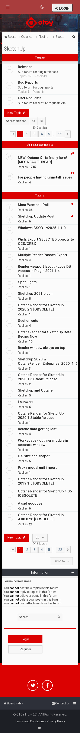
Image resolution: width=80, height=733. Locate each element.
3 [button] (34, 134)
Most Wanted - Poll (33, 205)
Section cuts (28, 320)
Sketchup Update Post (36, 216)
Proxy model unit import (37, 467)
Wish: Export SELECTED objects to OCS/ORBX (46, 241)
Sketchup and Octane (35, 390)
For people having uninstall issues (45, 177)
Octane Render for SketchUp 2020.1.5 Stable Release (41, 377)
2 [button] (27, 134)
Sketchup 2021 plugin (35, 293)
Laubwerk (25, 402)
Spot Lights (27, 282)
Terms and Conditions (29, 721)
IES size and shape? (34, 456)
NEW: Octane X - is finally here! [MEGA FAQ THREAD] (42, 159)
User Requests (29, 98)
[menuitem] (42, 7)
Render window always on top (41, 347)
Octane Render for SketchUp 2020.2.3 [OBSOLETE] (41, 307)
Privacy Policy (56, 721)
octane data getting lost (37, 429)
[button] (13, 134)
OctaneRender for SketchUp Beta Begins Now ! (44, 334)
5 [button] (49, 134)
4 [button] (42, 134)
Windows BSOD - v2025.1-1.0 (42, 228)
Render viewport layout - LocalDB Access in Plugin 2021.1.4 (44, 268)
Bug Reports (28, 82)
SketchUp (15, 49)
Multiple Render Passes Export (42, 255)
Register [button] (25, 649)
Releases (25, 67)
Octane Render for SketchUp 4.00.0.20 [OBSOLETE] (41, 517)
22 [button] (60, 134)
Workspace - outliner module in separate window (43, 442)
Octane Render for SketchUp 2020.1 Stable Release (41, 415)
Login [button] (25, 639)
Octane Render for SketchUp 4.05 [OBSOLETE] (45, 493)
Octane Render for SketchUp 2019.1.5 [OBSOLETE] (41, 481)
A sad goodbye (30, 503)
